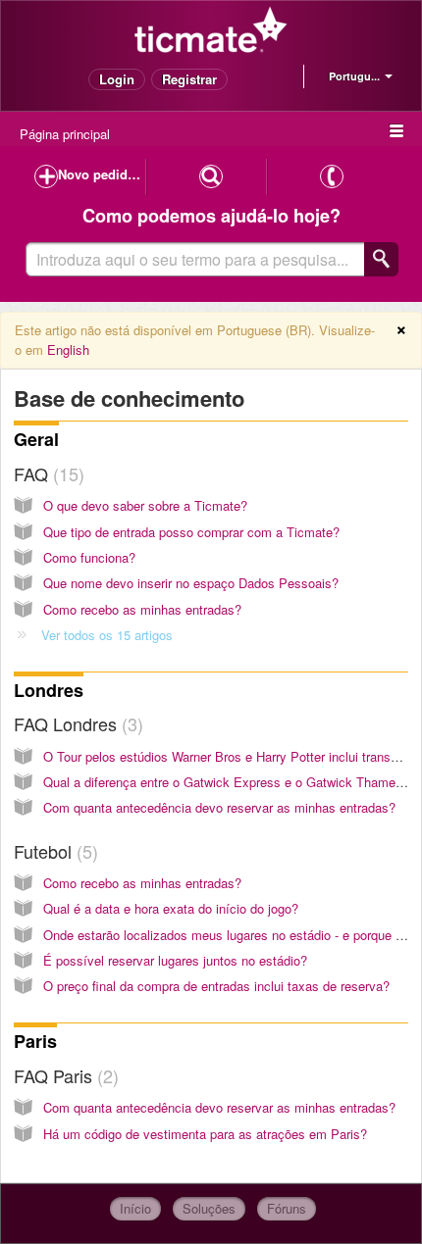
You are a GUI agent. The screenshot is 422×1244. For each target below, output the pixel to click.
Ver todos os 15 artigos (107, 634)
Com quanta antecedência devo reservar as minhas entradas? (219, 807)
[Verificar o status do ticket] (210, 177)
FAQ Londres (75, 723)
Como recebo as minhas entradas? (142, 609)
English (68, 349)
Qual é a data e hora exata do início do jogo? (170, 908)
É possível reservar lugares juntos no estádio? (175, 960)
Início (135, 1208)
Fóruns (286, 1208)
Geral (36, 439)
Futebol (53, 851)
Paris (35, 1041)
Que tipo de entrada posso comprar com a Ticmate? (191, 531)
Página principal (65, 133)
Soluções (209, 1208)
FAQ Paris (63, 1075)
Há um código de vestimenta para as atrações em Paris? (205, 1133)
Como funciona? (89, 557)
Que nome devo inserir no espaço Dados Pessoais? (191, 582)
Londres (48, 690)
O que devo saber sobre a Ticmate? (145, 505)
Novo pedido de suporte (101, 174)
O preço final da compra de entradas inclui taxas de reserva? (216, 985)
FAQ (46, 473)
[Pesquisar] (381, 259)
